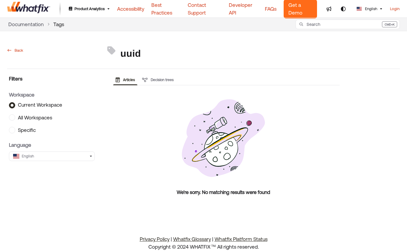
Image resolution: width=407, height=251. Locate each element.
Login (395, 9)
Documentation (26, 24)
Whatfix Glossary (192, 239)
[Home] (28, 9)
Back (18, 50)
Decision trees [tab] (162, 80)
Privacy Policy (155, 239)
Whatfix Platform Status (241, 239)
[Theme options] (343, 9)
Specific (27, 130)
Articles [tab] (128, 80)
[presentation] (126, 80)
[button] (348, 24)
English (370, 9)
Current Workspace (40, 105)
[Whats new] (329, 9)
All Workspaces (35, 118)
